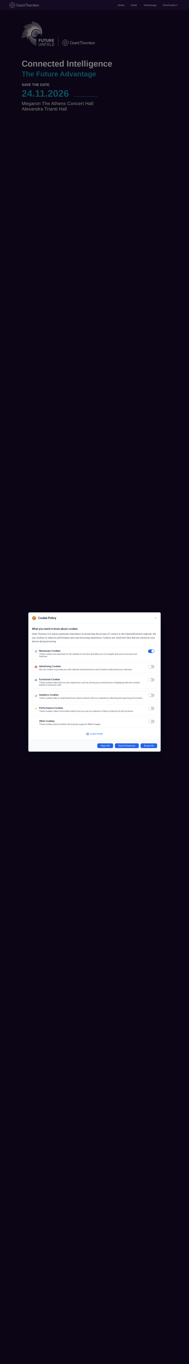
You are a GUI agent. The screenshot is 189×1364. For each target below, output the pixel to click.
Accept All (149, 746)
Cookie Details (94, 734)
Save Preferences (126, 746)
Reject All (105, 746)
